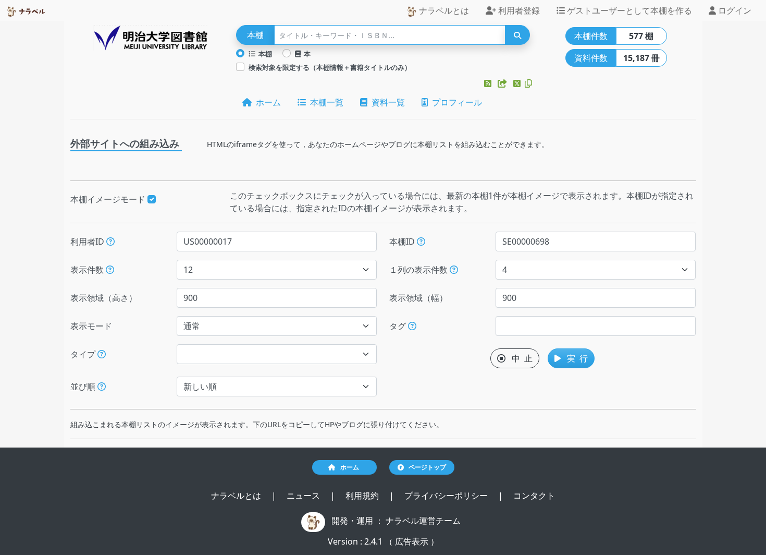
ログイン (733, 10)
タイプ (83, 354)
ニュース (304, 495)
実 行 (574, 358)
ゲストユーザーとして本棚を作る (628, 10)
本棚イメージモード (108, 199)
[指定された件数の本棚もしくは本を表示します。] (110, 269)
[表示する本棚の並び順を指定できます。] (101, 386)
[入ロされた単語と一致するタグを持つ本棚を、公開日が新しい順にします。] (412, 326)
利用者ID (88, 241)
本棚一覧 (324, 102)
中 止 (519, 358)
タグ (398, 326)
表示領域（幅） (418, 298)
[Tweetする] (518, 83)
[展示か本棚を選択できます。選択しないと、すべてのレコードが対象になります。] (101, 354)
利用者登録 (518, 10)
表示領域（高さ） (103, 298)
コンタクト (534, 495)
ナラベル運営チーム (423, 520)
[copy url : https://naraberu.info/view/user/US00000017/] (528, 83)
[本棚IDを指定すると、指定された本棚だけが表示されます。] (421, 241)
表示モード (91, 326)
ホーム (266, 102)
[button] (489, 83)
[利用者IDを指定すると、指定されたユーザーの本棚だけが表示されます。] (110, 241)
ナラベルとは (443, 10)
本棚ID (403, 241)
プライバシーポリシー (447, 495)
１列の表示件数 (419, 269)
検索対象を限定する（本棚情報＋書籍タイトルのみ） (330, 67)
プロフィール (455, 102)
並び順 (83, 386)
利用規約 (363, 495)
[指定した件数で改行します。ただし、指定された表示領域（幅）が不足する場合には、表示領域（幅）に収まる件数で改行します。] (454, 270)
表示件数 (88, 269)
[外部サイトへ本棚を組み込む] (503, 83)
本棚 (263, 53)
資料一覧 (386, 102)
